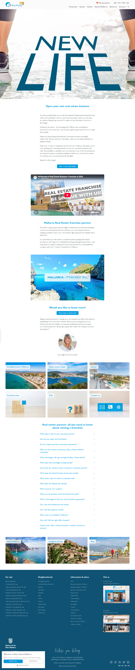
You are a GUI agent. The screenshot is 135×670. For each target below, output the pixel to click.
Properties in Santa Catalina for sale (15, 610)
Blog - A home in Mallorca (78, 621)
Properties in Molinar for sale (14, 604)
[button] (23, 665)
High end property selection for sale (16, 587)
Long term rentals (76, 624)
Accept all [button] (13, 661)
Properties (73, 7)
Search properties (11, 581)
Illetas (39, 595)
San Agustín (41, 607)
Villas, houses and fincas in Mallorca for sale (17, 601)
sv (119, 3)
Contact (122, 7)
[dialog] (23, 659)
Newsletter (74, 604)
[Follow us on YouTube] (119, 662)
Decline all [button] (33, 661)
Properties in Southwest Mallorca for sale (17, 613)
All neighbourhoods (43, 581)
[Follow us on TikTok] (124, 662)
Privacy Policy (74, 593)
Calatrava (40, 593)
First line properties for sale (13, 590)
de (123, 3)
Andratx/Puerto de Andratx (46, 584)
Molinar (40, 598)
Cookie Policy (74, 595)
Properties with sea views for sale (15, 593)
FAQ (72, 581)
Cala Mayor (41, 590)
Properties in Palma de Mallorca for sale (17, 615)
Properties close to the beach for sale (16, 595)
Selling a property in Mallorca (79, 587)
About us (113, 7)
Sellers (90, 7)
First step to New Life (67, 313)
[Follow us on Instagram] (111, 662)
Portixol (40, 601)
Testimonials (74, 601)
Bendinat (40, 587)
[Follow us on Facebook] (115, 662)
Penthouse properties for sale (14, 598)
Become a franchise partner (78, 590)
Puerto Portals (42, 604)
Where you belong (76, 618)
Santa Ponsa (41, 613)
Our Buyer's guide (76, 615)
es (128, 3)
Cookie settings (75, 598)
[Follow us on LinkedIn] (128, 662)
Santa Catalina (42, 610)
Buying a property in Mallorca (79, 584)
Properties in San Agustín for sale (15, 607)
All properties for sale (12, 584)
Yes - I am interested (67, 166)
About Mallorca (101, 7)
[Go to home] (15, 4)
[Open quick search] (128, 7)
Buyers (82, 7)
